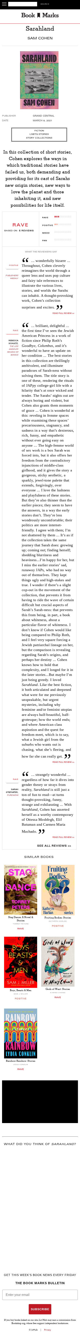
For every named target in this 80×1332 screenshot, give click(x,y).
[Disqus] (40, 1203)
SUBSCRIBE (40, 1309)
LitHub (34, 1329)
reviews (26, 231)
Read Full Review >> (63, 313)
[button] (40, 1101)
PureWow (12, 795)
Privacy (47, 1329)
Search (45, 4)
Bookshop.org (18, 1324)
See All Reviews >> (54, 846)
